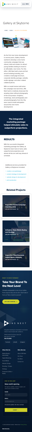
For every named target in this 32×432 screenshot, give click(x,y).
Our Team (20, 356)
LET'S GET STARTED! (11, 301)
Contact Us (20, 361)
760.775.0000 (7, 338)
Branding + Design (7, 366)
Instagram (22, 342)
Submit (15, 410)
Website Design (6, 363)
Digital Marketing (6, 358)
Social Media (5, 360)
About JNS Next (22, 353)
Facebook (7, 342)
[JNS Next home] (10, 4)
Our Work (20, 359)
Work (11, 30)
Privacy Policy (24, 424)
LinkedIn (15, 342)
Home (6, 30)
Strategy (4, 369)
